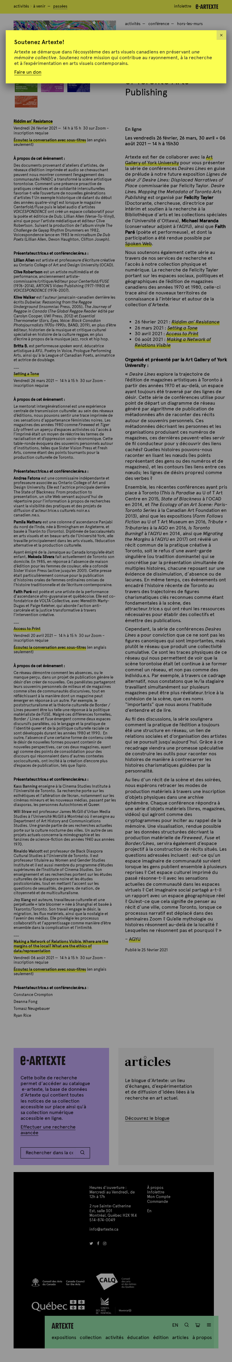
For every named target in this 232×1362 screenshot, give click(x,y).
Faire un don (27, 72)
